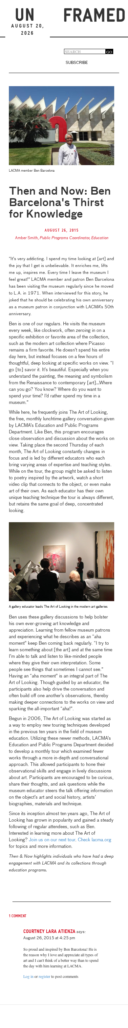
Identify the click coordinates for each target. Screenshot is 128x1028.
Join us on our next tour (52, 840)
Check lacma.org (94, 840)
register (44, 976)
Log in (28, 976)
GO (109, 51)
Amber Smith (26, 238)
